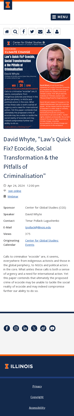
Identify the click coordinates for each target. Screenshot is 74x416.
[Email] (40, 31)
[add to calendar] (48, 31)
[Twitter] (31, 31)
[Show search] (15, 31)
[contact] (57, 31)
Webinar (13, 196)
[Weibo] (43, 328)
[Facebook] (23, 31)
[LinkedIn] (25, 328)
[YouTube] (52, 328)
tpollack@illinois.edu (38, 227)
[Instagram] (16, 328)
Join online (14, 191)
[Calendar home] (6, 31)
